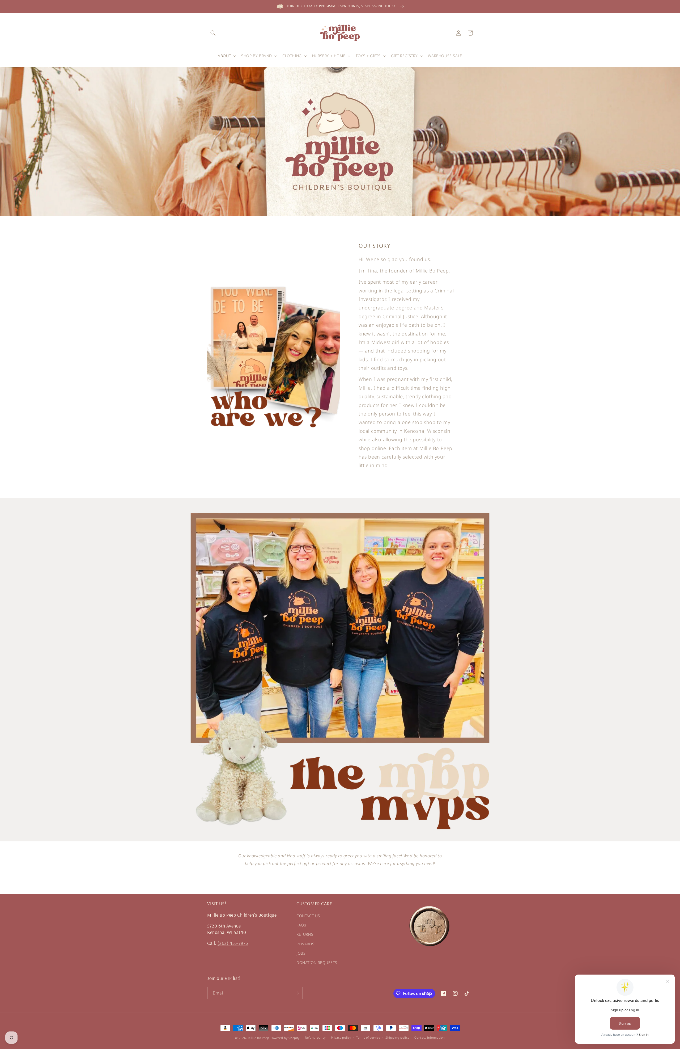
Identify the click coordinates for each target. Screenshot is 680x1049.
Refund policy (315, 1037)
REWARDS (305, 943)
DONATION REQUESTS (316, 962)
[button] (213, 33)
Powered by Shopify (285, 1038)
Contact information (429, 1037)
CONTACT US (308, 915)
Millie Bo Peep (258, 1038)
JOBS (300, 953)
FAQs (301, 925)
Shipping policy (397, 1037)
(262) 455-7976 (233, 943)
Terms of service (368, 1037)
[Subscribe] (297, 993)
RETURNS (304, 934)
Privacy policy (341, 1037)
